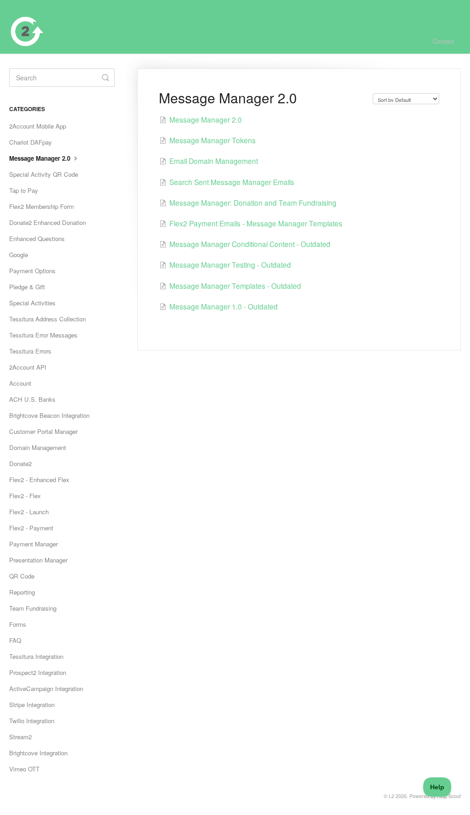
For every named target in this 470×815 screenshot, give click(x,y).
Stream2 (20, 736)
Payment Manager (33, 544)
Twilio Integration (31, 720)
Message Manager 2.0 (40, 158)
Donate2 (20, 463)
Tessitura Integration (36, 656)
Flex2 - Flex (25, 495)
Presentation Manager (38, 560)
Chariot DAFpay (30, 142)
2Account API (27, 367)
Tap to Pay (23, 190)
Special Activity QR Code (43, 174)
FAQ (15, 640)
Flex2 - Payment (31, 527)
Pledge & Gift (27, 286)
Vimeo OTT (24, 768)
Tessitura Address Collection (47, 319)
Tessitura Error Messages (43, 335)
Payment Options (32, 270)
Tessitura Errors (30, 351)
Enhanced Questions (37, 238)
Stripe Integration (32, 704)
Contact (443, 41)
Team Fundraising (32, 608)
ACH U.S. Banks (32, 399)
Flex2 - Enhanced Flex (39, 479)
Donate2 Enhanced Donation (47, 222)
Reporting (22, 592)
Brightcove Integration (38, 752)
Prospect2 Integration (37, 672)
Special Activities (32, 302)
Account (20, 383)
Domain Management (37, 447)
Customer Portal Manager (43, 431)
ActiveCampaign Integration (46, 688)
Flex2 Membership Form (41, 206)
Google (18, 254)
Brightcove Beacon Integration (49, 415)
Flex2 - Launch (29, 511)
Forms (17, 624)
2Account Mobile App (37, 126)
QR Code (21, 576)
